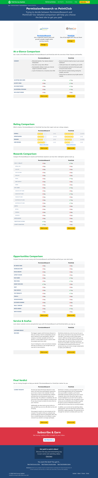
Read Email (17, 281)
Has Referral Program (20, 89)
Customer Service (18, 330)
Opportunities (18, 136)
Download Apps (18, 268)
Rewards (16, 139)
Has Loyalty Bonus (19, 92)
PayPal (16, 178)
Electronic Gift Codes (20, 203)
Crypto (16, 206)
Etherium (17, 212)
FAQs (76, 2)
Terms (87, 473)
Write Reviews (17, 311)
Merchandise (17, 218)
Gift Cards (17, 187)
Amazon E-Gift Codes (19, 190)
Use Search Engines (19, 302)
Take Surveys (17, 290)
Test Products (18, 293)
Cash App (17, 169)
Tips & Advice (69, 2)
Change (43, 44)
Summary (16, 61)
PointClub (71, 36)
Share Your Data (18, 284)
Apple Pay (17, 175)
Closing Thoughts (19, 389)
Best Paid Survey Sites (34, 464)
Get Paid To (60, 2)
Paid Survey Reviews (50, 2)
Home (9, 5)
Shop (15, 287)
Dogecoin (17, 215)
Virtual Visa (17, 166)
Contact (74, 473)
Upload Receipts (18, 299)
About (79, 473)
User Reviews (17, 142)
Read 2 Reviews (44, 144)
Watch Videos (17, 308)
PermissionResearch (23, 5)
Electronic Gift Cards (20, 200)
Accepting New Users (19, 80)
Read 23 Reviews (71, 144)
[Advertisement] (49, 111)
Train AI (16, 296)
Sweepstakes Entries (19, 221)
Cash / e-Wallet (18, 163)
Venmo (16, 184)
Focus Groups (17, 271)
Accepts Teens (17, 83)
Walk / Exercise (18, 305)
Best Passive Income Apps (49, 464)
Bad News (16, 333)
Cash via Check (18, 172)
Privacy (83, 473)
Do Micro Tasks (18, 265)
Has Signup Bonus (18, 86)
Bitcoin (16, 209)
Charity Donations (19, 224)
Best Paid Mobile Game (64, 464)
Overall (16, 133)
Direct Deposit (18, 181)
